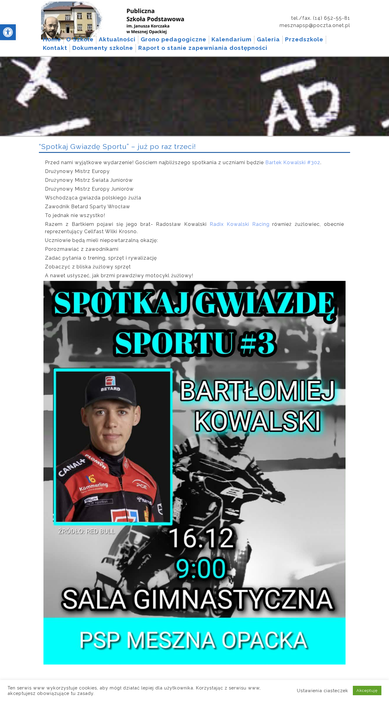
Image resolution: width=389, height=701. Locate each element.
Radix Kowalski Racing (240, 224)
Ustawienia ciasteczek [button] (322, 690)
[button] (8, 32)
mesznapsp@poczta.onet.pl (315, 25)
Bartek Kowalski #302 (292, 162)
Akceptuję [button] (367, 690)
